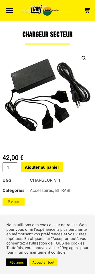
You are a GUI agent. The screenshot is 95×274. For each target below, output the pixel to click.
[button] (9, 10)
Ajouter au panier (42, 167)
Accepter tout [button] (43, 262)
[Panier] (87, 10)
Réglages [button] (16, 262)
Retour (13, 201)
